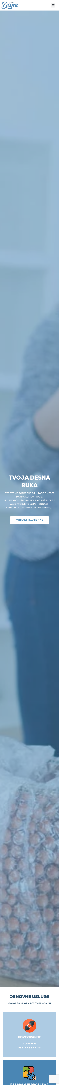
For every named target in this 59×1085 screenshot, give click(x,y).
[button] (53, 5)
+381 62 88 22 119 (17, 1004)
